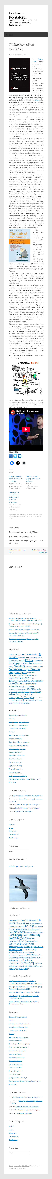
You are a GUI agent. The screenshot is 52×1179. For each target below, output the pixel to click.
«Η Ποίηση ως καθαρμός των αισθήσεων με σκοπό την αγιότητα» (14, 497)
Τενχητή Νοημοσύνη (16, 769)
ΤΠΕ (32, 678)
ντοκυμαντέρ (16, 697)
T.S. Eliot (29, 654)
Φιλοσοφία (12, 782)
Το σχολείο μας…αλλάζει (18, 776)
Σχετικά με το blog (15, 765)
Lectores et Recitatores (18, 15)
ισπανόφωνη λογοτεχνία (17, 689)
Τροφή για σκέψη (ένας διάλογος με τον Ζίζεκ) (16, 478)
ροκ (10, 700)
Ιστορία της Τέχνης (15, 752)
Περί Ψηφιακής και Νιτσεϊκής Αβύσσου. (24, 532)
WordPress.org (13, 838)
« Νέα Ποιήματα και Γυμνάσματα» (21, 866)
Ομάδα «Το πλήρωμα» (24, 811)
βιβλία (27, 680)
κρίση (38, 691)
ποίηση (29, 696)
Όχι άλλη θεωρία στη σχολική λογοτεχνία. (28, 795)
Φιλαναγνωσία (16, 680)
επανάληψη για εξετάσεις (25, 686)
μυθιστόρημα (26, 694)
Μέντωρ (11, 54)
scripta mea (20, 654)
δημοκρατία (37, 680)
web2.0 (36, 654)
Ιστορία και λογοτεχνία (17, 749)
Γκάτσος (20, 657)
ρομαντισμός (15, 700)
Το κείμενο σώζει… (15, 772)
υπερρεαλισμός (35, 700)
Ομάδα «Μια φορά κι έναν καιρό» (27, 805)
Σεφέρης (25, 678)
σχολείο (23, 700)
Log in (11, 828)
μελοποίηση (14, 694)
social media (30, 516)
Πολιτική (14, 677)
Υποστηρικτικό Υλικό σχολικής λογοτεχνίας (24, 779)
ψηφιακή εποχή (22, 702)
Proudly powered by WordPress (19, 1166)
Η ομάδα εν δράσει (15, 739)
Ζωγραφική (38, 660)
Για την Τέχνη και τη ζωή (17, 728)
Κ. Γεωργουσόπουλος (21, 663)
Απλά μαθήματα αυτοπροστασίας (22, 536)
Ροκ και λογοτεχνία (15, 762)
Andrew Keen (16, 516)
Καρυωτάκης (37, 663)
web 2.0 (23, 515)
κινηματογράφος (28, 691)
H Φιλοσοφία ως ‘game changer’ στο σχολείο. (24, 630)
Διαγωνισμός (20, 660)
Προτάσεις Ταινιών (15, 759)
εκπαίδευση (16, 683)
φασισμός (12, 703)
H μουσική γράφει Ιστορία (18, 715)
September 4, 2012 (20, 54)
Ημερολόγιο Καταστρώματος (19, 742)
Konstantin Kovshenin (18, 1168)
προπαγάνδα (38, 697)
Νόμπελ (30, 672)
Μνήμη (11, 666)
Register (11, 824)
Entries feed (12, 831)
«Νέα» (36, 100)
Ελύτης (29, 660)
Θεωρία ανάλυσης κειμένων (18, 745)
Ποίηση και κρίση (31, 675)
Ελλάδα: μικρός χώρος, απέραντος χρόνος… (33, 478)
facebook (23, 516)
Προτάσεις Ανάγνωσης (34, 515)
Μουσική (19, 666)
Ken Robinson (12, 654)
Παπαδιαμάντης (16, 675)
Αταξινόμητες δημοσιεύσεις (18, 725)
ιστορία (30, 688)
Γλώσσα (26, 657)
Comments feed (14, 834)
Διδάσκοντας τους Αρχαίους (19, 735)
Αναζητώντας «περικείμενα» (19, 722)
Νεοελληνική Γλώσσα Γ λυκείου (34, 666)
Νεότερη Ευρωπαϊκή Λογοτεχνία (24, 670)
